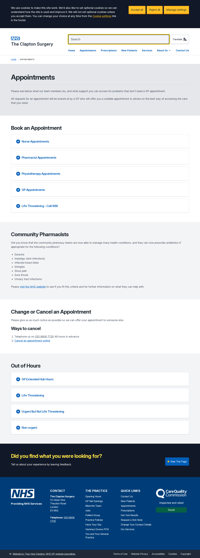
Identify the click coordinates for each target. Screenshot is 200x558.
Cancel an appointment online (32, 340)
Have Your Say (93, 524)
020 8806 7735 (44, 336)
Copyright (186, 553)
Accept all (137, 9)
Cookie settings (102, 16)
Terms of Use (120, 553)
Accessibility (158, 553)
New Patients (129, 50)
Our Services (127, 529)
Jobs (87, 510)
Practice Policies (94, 519)
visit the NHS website (33, 286)
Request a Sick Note (131, 519)
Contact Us (182, 50)
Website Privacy (139, 553)
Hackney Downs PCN (97, 529)
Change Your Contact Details (136, 524)
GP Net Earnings (94, 501)
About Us (162, 50)
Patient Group (92, 515)
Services (147, 50)
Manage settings (176, 9)
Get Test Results (129, 515)
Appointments (88, 50)
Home (71, 50)
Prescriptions (109, 50)
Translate (177, 39)
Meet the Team (93, 505)
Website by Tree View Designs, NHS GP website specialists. (44, 553)
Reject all (154, 9)
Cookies (172, 553)
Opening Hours (93, 496)
